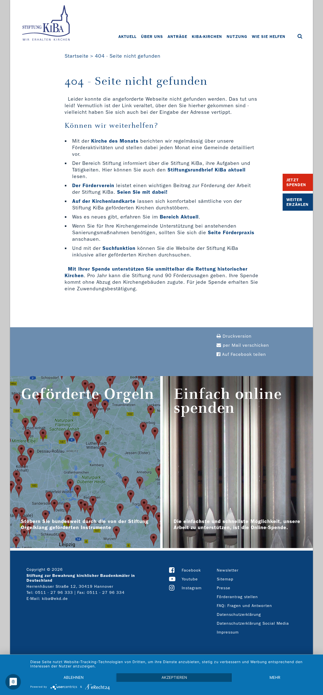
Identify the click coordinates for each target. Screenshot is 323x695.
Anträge (177, 36)
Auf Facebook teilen (243, 354)
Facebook (191, 570)
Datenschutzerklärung (239, 614)
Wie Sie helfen (268, 36)
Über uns (152, 36)
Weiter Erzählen (297, 202)
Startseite (77, 56)
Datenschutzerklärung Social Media (253, 623)
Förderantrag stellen (237, 596)
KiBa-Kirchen (207, 36)
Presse (223, 587)
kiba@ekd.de (55, 598)
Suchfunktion (119, 248)
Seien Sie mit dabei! (142, 192)
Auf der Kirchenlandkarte (104, 201)
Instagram (192, 587)
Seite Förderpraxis (231, 232)
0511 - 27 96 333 (54, 592)
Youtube (190, 579)
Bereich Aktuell (179, 217)
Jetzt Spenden (296, 182)
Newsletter (227, 570)
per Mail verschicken (245, 345)
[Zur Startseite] (46, 23)
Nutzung (237, 36)
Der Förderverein (93, 185)
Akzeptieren (174, 677)
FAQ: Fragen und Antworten (244, 605)
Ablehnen (74, 677)
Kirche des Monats (115, 141)
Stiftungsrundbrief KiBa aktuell (207, 170)
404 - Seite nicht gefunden (127, 56)
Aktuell (127, 36)
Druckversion (236, 336)
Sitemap (225, 579)
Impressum (228, 632)
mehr (275, 677)
